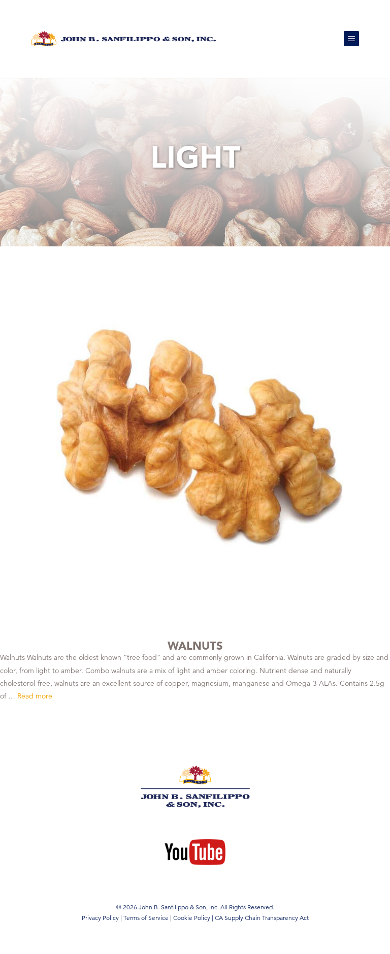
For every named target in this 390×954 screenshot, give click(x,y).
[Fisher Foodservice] (123, 38)
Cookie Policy (191, 917)
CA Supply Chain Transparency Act (262, 917)
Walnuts (195, 646)
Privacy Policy (100, 917)
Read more (34, 696)
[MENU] (351, 38)
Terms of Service (146, 917)
